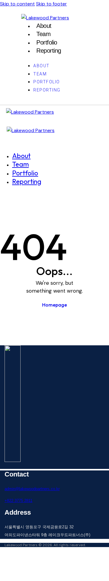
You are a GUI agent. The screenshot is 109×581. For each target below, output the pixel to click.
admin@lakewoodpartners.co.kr (32, 488)
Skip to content (17, 4)
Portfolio (46, 42)
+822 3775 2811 (18, 500)
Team (43, 34)
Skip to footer (51, 4)
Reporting (48, 50)
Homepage (54, 305)
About (43, 25)
